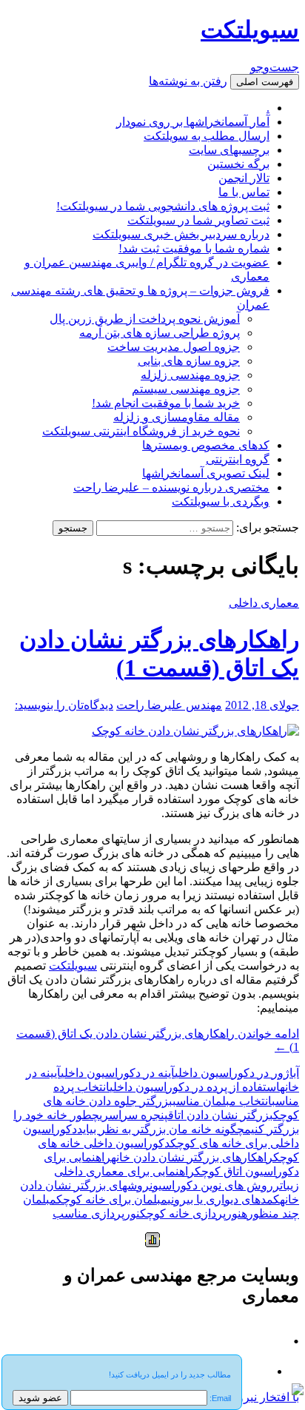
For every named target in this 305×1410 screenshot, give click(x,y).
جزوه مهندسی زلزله (190, 375)
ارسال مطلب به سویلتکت (206, 136)
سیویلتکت (250, 29)
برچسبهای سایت (229, 150)
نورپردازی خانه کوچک (190, 1213)
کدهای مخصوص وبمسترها (205, 445)
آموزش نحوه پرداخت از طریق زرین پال (145, 318)
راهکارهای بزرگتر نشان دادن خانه (192, 1157)
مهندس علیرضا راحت (169, 705)
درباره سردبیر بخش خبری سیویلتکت (181, 234)
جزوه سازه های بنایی (189, 361)
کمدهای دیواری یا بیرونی (223, 1199)
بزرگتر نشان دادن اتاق (220, 1115)
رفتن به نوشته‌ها (188, 81)
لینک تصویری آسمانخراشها (205, 473)
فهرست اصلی (264, 81)
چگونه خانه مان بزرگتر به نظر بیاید (160, 1129)
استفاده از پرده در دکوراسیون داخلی (195, 1087)
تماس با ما (243, 192)
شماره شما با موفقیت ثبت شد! (193, 248)
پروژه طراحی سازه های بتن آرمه (159, 332)
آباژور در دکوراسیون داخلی (237, 1073)
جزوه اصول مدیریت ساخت (173, 346)
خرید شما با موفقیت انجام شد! (166, 403)
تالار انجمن (243, 178)
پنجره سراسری (133, 1115)
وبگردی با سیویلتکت (220, 501)
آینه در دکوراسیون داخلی (118, 1073)
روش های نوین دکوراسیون (211, 1185)
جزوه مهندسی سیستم (186, 389)
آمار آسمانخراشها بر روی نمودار (192, 121)
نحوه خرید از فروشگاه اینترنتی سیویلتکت (141, 431)
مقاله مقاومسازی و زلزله (176, 417)
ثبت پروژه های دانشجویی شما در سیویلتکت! (162, 206)
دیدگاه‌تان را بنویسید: (64, 705)
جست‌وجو (274, 67)
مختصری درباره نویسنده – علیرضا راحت (171, 487)
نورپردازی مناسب (96, 1213)
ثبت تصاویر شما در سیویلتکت (198, 220)
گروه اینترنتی (237, 459)
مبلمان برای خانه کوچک (111, 1199)
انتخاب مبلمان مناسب (222, 1101)
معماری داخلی (264, 603)
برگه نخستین (238, 164)
